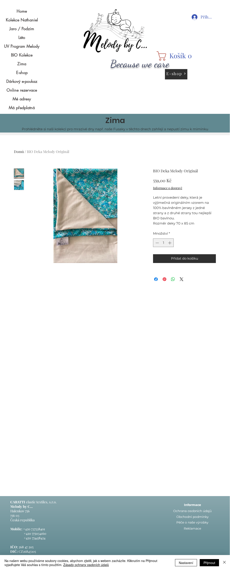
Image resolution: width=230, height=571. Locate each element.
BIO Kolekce (22, 55)
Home (22, 11)
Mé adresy (22, 98)
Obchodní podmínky (192, 517)
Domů (19, 151)
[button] (176, 56)
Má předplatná (22, 107)
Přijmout (209, 562)
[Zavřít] (224, 563)
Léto (21, 37)
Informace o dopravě (167, 188)
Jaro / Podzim (21, 28)
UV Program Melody (21, 46)
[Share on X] (181, 279)
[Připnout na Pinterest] (164, 279)
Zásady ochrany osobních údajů (86, 564)
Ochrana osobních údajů (192, 511)
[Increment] (170, 243)
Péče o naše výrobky (192, 522)
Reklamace (192, 528)
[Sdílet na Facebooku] (156, 279)
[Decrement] (157, 243)
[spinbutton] (163, 243)
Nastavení (186, 562)
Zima (21, 63)
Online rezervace (22, 90)
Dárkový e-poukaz (21, 81)
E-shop (22, 72)
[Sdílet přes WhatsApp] (173, 279)
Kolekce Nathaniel (22, 19)
